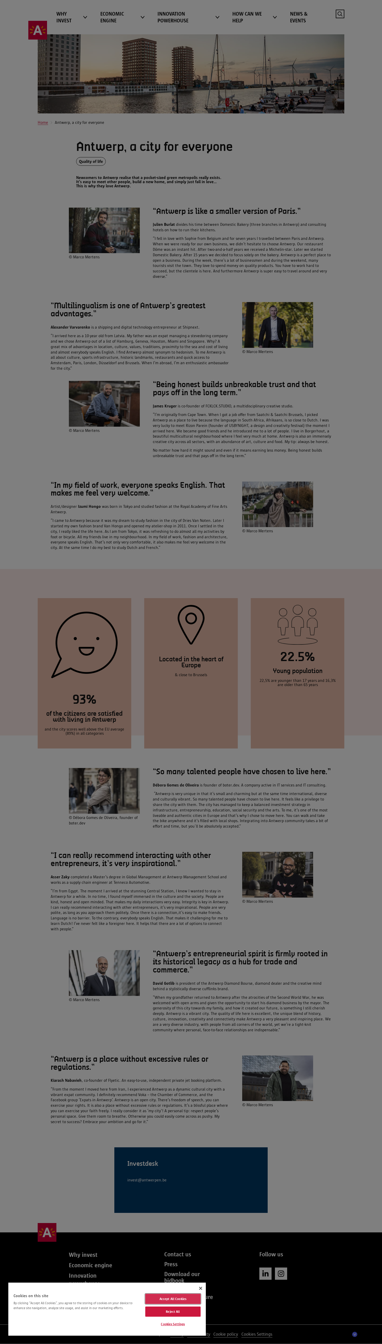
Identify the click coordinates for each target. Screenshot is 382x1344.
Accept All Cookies (173, 1299)
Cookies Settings (173, 1324)
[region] (107, 1309)
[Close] (200, 1288)
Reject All (173, 1312)
